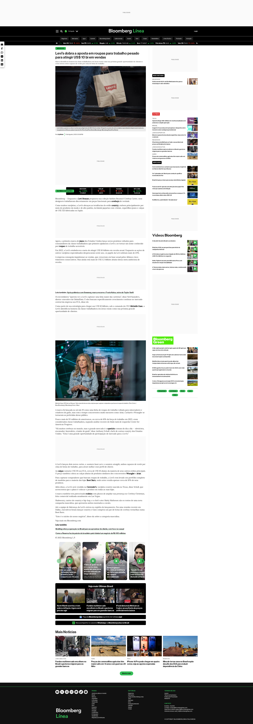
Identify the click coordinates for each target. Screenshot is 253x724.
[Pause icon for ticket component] (57, 43)
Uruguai (94, 710)
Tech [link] (137, 38)
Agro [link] (84, 38)
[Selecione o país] (77, 31)
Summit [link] (92, 38)
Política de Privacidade (170, 697)
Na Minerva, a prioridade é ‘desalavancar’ (164, 200)
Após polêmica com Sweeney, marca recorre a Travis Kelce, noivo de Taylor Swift (100, 292)
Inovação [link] (189, 38)
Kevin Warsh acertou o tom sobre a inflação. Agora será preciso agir (69, 608)
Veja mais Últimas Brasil (100, 586)
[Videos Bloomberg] (175, 235)
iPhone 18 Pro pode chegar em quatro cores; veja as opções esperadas (143, 662)
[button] (2, 44)
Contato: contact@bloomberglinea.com (175, 707)
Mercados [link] (75, 38)
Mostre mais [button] (126, 673)
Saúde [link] (129, 38)
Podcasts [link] (179, 38)
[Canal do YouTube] (67, 692)
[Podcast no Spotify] (86, 692)
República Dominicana (98, 717)
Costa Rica (95, 712)
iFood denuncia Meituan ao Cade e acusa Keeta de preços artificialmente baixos (129, 608)
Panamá (94, 709)
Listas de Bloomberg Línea (135, 697)
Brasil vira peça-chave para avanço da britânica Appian (169, 180)
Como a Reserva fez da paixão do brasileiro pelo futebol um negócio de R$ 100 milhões (91, 533)
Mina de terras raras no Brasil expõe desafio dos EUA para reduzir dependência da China (178, 663)
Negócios (60, 48)
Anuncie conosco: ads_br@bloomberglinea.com (178, 711)
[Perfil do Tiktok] (81, 692)
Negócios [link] (64, 38)
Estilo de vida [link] (118, 38)
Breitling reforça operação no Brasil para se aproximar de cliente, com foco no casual (90, 529)
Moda (182, 391)
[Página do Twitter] (62, 692)
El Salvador (95, 714)
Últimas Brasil (161, 391)
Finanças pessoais (133, 704)
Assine (166, 693)
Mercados (131, 695)
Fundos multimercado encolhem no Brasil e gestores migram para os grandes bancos (100, 608)
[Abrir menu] (57, 31)
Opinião (130, 705)
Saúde (130, 707)
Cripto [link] (145, 38)
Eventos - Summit (169, 706)
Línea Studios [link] (167, 38)
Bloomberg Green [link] (105, 38)
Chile (93, 704)
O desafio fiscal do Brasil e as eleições (164, 241)
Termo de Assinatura (170, 695)
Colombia (94, 700)
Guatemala (95, 716)
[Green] (175, 340)
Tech (129, 698)
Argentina (94, 698)
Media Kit (167, 698)
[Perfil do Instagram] (72, 692)
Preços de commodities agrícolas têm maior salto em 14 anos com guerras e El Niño (108, 663)
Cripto (130, 709)
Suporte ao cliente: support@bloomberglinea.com (178, 709)
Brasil (93, 695)
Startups (130, 700)
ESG (129, 702)
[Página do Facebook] (57, 692)
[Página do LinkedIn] (76, 692)
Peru (93, 705)
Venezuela (95, 702)
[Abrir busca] (61, 31)
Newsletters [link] (155, 38)
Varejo (175, 395)
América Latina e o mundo (99, 693)
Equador (94, 707)
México (94, 697)
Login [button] (196, 31)
